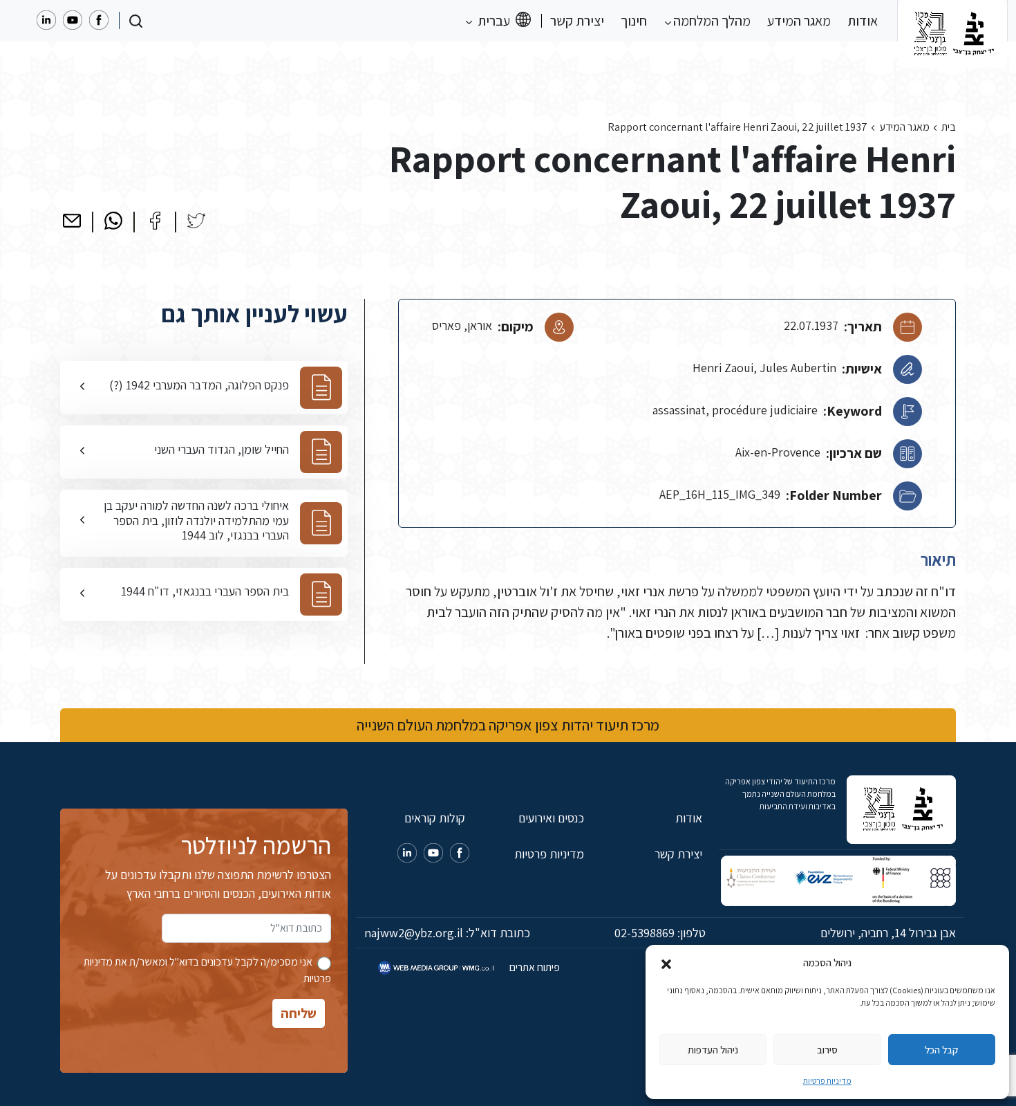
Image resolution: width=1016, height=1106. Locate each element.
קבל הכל (941, 1049)
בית (948, 127)
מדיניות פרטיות (827, 1081)
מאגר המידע (799, 21)
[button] (666, 963)
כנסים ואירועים (550, 818)
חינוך (634, 21)
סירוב (827, 1049)
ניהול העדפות (713, 1049)
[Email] (72, 221)
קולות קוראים (434, 818)
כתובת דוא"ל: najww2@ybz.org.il (447, 933)
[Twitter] (196, 221)
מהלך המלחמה (710, 21)
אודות (862, 21)
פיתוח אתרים (533, 967)
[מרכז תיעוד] (952, 21)
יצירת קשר (577, 21)
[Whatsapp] (113, 221)
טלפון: (660, 933)
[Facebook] (155, 221)
